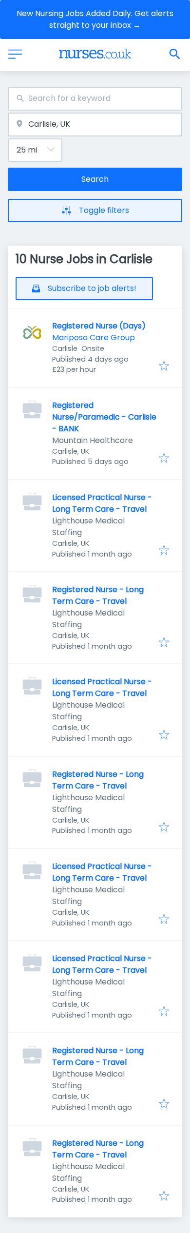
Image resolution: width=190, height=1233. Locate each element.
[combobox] (95, 99)
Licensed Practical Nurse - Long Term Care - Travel (102, 503)
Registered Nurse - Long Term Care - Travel (98, 595)
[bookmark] (164, 367)
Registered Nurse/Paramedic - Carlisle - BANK (104, 417)
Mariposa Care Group (93, 337)
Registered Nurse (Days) (99, 325)
